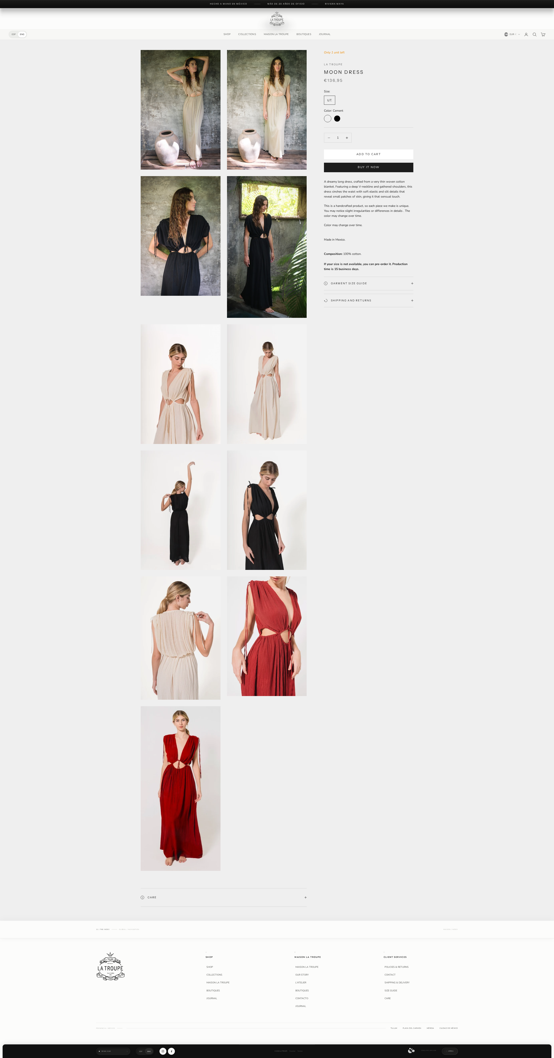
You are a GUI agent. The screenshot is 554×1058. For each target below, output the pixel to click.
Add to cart (368, 154)
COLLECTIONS (247, 34)
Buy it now (368, 167)
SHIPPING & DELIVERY (397, 982)
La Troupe (333, 64)
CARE (388, 998)
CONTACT (390, 974)
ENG (22, 34)
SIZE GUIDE (391, 990)
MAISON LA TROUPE (276, 34)
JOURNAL (324, 34)
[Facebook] (171, 1051)
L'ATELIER (300, 982)
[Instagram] (162, 1051)
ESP (14, 34)
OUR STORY (302, 974)
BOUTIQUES (303, 34)
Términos (300, 1051)
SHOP (227, 34)
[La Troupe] (110, 966)
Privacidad (292, 1051)
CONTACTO (301, 998)
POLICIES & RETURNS (397, 967)
